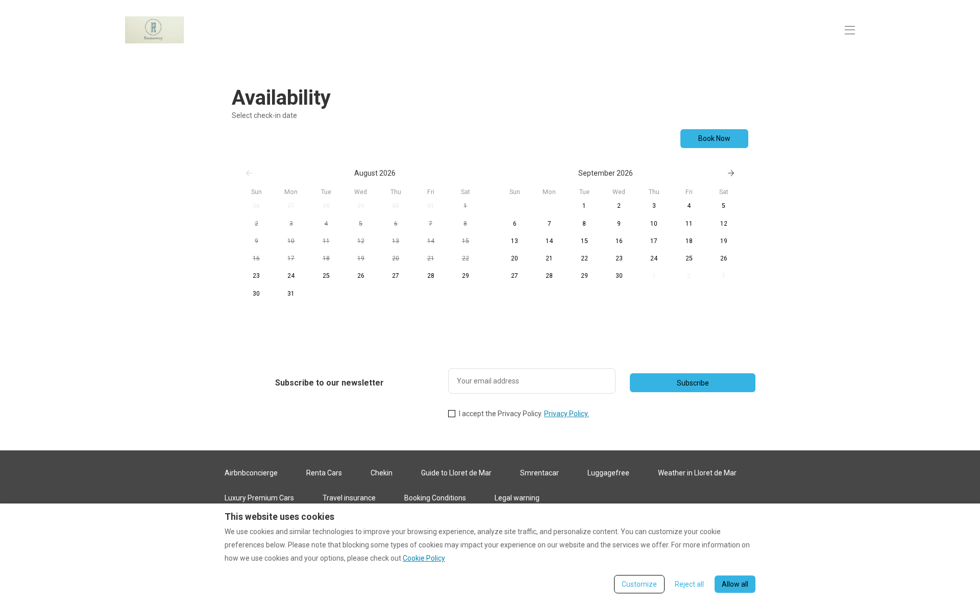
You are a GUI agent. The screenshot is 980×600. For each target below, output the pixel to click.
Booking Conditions (435, 498)
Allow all (735, 584)
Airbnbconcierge (251, 473)
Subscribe (693, 383)
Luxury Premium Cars (259, 498)
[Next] (731, 173)
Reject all (689, 584)
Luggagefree (608, 473)
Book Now (714, 138)
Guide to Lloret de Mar (456, 473)
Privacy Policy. (566, 414)
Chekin (382, 473)
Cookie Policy (424, 558)
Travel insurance (349, 498)
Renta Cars (324, 473)
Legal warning (517, 498)
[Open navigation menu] (850, 30)
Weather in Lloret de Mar (697, 473)
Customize (639, 584)
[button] (256, 206)
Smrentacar (539, 473)
